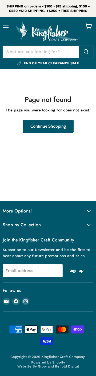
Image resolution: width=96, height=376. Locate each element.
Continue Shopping (48, 126)
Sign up (76, 270)
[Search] (86, 52)
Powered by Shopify (48, 362)
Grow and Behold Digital (58, 366)
